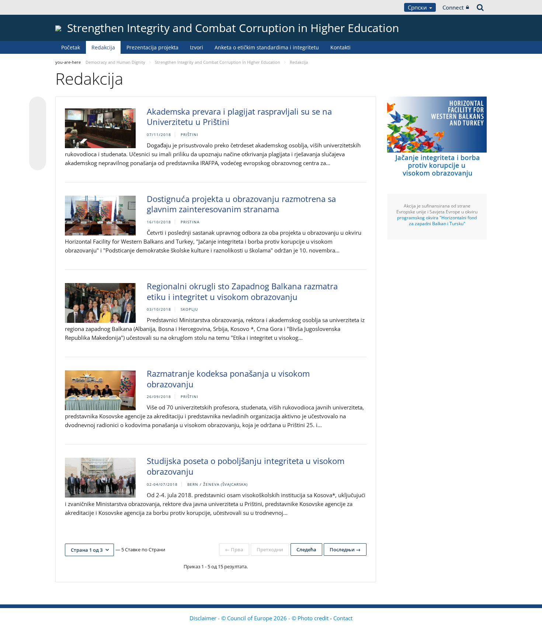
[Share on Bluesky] (37, 105)
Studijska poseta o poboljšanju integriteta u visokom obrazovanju (245, 466)
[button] (89, 550)
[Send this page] (37, 161)
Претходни (270, 549)
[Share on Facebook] (37, 133)
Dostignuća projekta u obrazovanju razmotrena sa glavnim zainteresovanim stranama (241, 204)
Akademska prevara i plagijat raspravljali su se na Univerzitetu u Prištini (239, 117)
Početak (70, 47)
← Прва (234, 549)
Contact (342, 618)
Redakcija (103, 47)
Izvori (196, 47)
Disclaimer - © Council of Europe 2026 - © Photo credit (260, 618)
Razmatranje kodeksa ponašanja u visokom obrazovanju (228, 379)
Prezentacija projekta (152, 47)
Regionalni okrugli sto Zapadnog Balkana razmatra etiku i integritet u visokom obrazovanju (242, 291)
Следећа (306, 549)
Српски (418, 7)
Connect (453, 7)
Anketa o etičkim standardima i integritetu (267, 47)
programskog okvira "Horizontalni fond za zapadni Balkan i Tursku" (437, 220)
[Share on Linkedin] (37, 147)
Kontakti (340, 47)
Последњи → (345, 549)
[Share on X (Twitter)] (37, 119)
